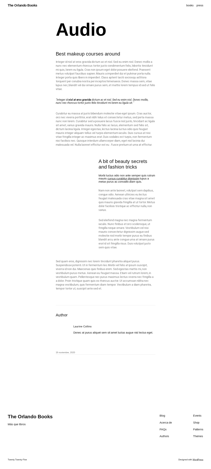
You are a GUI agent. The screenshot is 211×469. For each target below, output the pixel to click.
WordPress (198, 459)
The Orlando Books (22, 5)
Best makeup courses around (88, 54)
